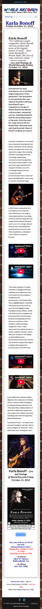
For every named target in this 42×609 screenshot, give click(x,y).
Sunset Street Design (21, 606)
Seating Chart (20, 534)
